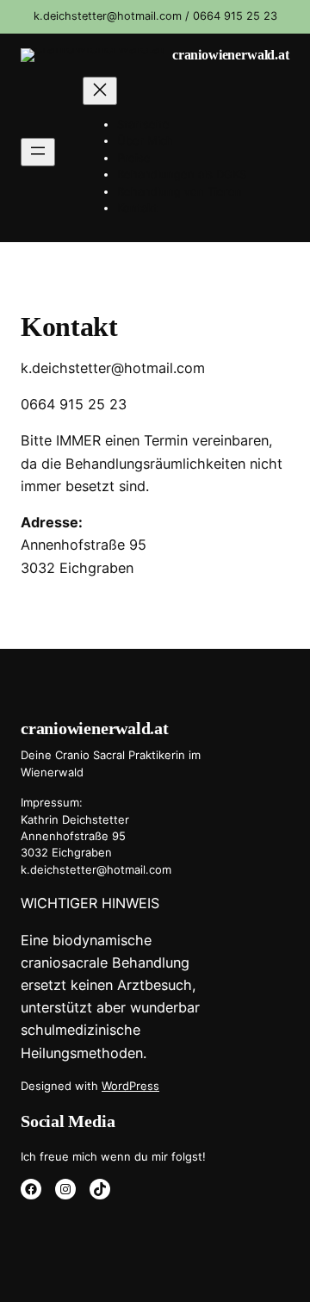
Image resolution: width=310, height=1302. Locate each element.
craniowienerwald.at (230, 55)
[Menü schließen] (100, 91)
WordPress (130, 1086)
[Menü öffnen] (38, 152)
